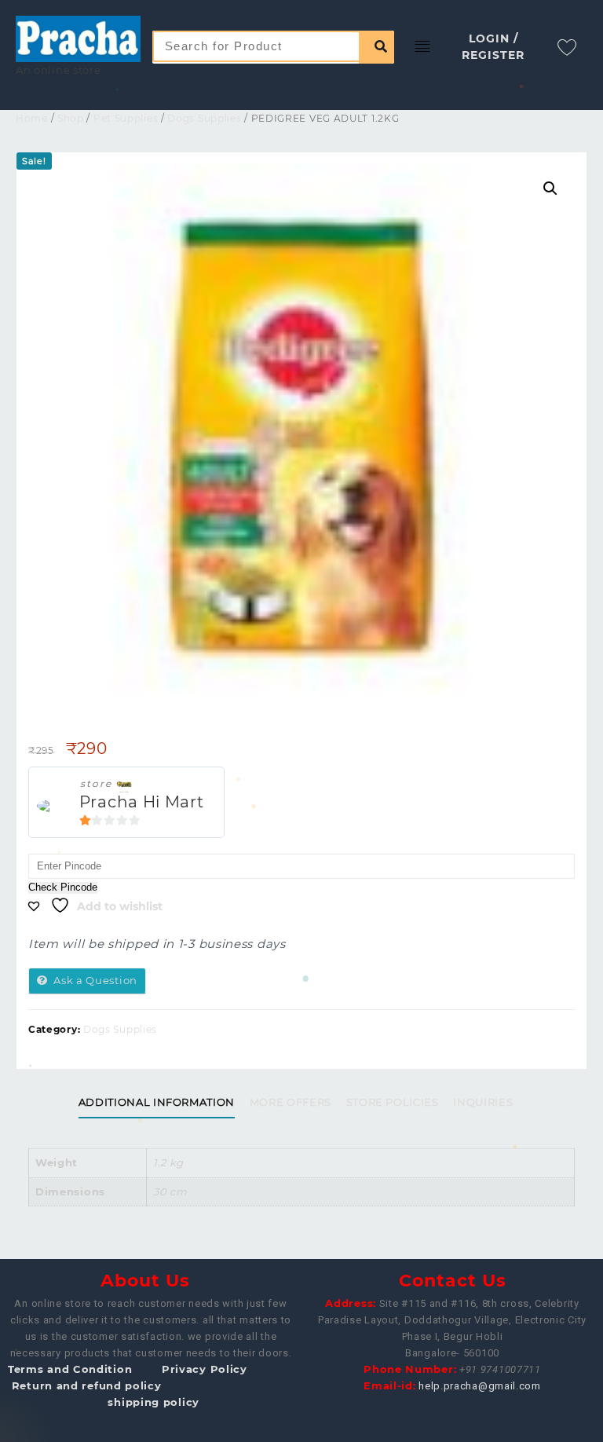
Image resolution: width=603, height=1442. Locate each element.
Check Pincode (62, 887)
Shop (70, 118)
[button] (550, 188)
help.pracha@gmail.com (479, 1386)
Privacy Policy (204, 1369)
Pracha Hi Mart (141, 801)
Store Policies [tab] (392, 1102)
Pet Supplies (125, 118)
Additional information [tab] (157, 1102)
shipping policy (153, 1402)
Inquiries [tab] (483, 1102)
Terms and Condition (70, 1369)
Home (32, 118)
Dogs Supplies (204, 118)
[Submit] (376, 47)
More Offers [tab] (290, 1102)
